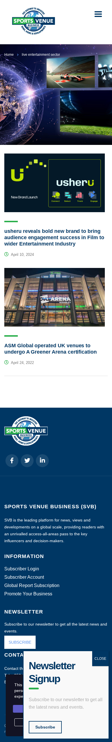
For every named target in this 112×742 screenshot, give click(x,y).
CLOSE (100, 659)
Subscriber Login (21, 569)
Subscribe (45, 727)
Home (9, 55)
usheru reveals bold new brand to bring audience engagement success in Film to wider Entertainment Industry (54, 237)
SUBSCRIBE (20, 642)
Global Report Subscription (31, 585)
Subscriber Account (24, 577)
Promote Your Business (28, 594)
